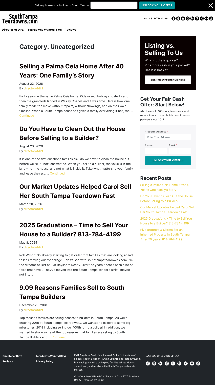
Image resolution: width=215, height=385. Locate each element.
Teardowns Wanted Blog (45, 29)
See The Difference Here (168, 79)
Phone (149, 145)
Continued (26, 115)
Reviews (70, 29)
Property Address (156, 131)
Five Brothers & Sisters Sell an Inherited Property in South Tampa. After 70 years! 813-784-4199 (165, 234)
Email (173, 145)
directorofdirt (33, 88)
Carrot (100, 380)
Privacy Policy (44, 361)
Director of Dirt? (13, 29)
